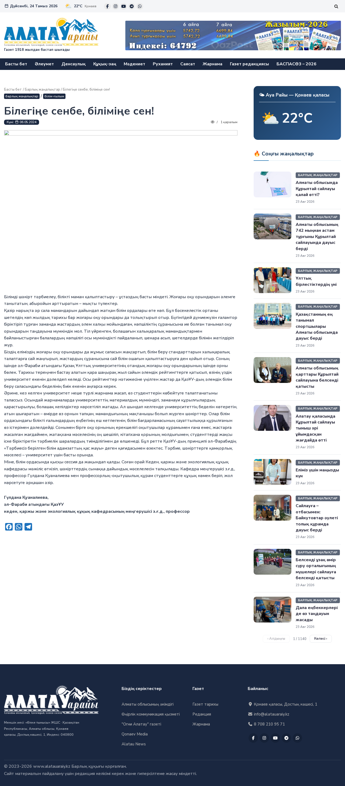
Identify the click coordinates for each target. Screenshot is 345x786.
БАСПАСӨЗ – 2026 (296, 64)
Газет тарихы (205, 704)
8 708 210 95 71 (269, 724)
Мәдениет (134, 64)
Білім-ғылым (54, 96)
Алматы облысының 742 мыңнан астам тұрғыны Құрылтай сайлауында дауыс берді (317, 237)
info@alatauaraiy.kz (271, 714)
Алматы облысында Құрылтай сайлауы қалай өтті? (317, 189)
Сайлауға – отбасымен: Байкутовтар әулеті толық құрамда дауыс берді (317, 518)
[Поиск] (336, 6)
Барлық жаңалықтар (42, 89)
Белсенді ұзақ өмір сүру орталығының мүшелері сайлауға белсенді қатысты (316, 569)
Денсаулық (73, 64)
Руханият (163, 64)
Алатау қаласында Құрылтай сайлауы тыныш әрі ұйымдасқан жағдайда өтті (315, 428)
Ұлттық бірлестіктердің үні (316, 281)
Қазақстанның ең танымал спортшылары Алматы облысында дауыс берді (317, 326)
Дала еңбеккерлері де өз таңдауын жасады (317, 614)
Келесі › (320, 638)
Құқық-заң (104, 64)
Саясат (187, 64)
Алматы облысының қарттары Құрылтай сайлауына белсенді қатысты (317, 377)
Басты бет (16, 64)
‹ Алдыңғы (276, 638)
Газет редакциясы (249, 64)
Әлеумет (44, 64)
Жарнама (212, 64)
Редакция (201, 714)
